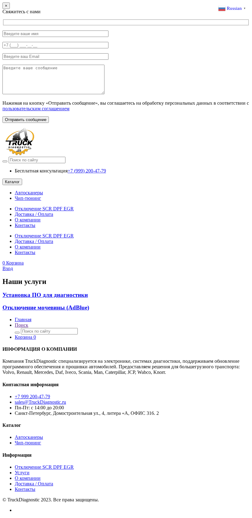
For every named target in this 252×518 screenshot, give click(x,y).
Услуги (22, 472)
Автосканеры (29, 192)
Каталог (12, 182)
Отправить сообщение (25, 119)
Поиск (21, 325)
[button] (13, 262)
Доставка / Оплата (34, 214)
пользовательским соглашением (35, 108)
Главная (23, 319)
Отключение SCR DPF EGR (44, 208)
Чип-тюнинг (28, 198)
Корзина (25, 337)
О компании (28, 219)
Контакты (25, 225)
